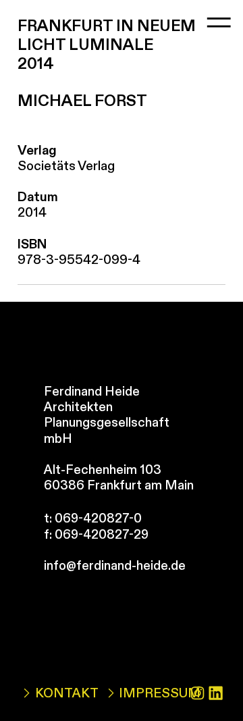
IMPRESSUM (159, 693)
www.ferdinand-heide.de (114, 581)
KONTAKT (66, 693)
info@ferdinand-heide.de (115, 566)
